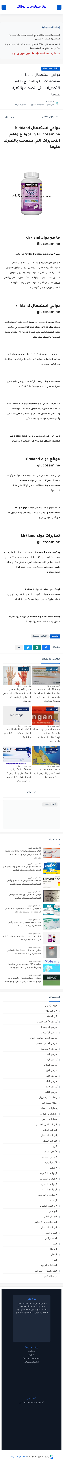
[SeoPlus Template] (51, 1457)
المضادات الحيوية (49, 1265)
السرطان (53, 1249)
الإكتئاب (53, 1168)
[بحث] (4, 7)
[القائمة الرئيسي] (59, 7)
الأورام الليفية (51, 1162)
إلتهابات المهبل (50, 1140)
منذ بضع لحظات (52, 686)
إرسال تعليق (50, 804)
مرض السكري (50, 1276)
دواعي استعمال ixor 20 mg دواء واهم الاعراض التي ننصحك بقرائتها (24, 952)
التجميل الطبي (50, 1216)
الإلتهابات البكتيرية (48, 1173)
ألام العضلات (51, 1016)
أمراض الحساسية (49, 1048)
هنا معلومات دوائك (31, 7)
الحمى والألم (51, 1238)
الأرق (55, 1146)
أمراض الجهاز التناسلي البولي (43, 1038)
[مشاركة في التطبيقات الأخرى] (19, 647)
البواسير (53, 1211)
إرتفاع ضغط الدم (49, 1103)
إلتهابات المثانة (50, 1130)
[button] (46, 647)
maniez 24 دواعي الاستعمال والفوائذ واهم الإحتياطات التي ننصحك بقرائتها (22, 868)
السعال (54, 1254)
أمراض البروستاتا (49, 1027)
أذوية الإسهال (51, 1005)
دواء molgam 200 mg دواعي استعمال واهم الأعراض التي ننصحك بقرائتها (24, 966)
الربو (55, 1243)
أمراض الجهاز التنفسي (46, 1043)
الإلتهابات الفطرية (49, 1184)
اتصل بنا (31, 1355)
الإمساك (53, 1200)
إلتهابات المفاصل (50, 69)
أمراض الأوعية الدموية (47, 1021)
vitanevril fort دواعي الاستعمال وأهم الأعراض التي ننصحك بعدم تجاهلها (24, 882)
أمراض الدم (51, 1054)
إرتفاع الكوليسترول (48, 1097)
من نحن (31, 1351)
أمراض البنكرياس (49, 1032)
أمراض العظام (50, 1065)
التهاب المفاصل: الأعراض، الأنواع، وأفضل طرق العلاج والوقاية (17, 733)
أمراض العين (51, 1070)
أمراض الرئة (51, 1059)
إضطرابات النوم (49, 1119)
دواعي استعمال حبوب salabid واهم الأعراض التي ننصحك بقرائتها (25, 896)
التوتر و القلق (51, 1232)
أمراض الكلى (51, 1092)
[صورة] (51, 852)
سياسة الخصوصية (31, 1359)
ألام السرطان (51, 1010)
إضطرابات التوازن (48, 1113)
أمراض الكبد (51, 1086)
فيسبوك (40, 1403)
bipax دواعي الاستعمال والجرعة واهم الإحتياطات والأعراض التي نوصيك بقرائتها (22, 980)
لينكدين (22, 1403)
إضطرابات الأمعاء (49, 1108)
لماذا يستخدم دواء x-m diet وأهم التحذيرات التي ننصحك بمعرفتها (22, 938)
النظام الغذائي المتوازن (46, 1270)
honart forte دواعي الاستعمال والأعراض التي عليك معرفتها (47, 773)
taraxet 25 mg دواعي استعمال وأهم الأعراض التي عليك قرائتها (25, 924)
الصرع (54, 1260)
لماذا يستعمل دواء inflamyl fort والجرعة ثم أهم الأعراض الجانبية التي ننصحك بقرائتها (23, 854)
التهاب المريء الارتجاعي (45, 1222)
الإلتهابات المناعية (48, 1189)
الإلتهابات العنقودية (48, 1178)
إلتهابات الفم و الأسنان (46, 1124)
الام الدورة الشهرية (48, 1205)
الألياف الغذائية (50, 1151)
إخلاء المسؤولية (31, 1362)
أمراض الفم (51, 1075)
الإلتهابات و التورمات (47, 1195)
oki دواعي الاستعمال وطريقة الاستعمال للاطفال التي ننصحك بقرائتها (23, 910)
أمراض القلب (51, 1081)
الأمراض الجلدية (49, 1157)
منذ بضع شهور (33, 848)
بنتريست (31, 1403)
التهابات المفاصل (49, 1227)
